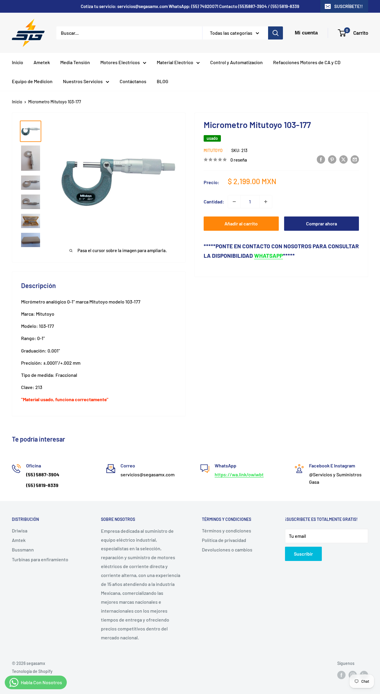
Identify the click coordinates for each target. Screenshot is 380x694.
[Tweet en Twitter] (343, 159)
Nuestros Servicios (83, 81)
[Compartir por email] (355, 159)
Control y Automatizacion (236, 62)
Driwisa (19, 530)
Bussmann (23, 549)
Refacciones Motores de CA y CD (307, 62)
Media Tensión (75, 62)
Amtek (19, 540)
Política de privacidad (224, 540)
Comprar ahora (321, 223)
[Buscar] (275, 32)
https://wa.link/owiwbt (239, 474)
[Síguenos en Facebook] (341, 675)
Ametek (42, 62)
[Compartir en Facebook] (321, 159)
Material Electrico (175, 62)
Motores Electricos (120, 62)
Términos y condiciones (226, 530)
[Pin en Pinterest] (332, 159)
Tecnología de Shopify (32, 671)
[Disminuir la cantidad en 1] (234, 201)
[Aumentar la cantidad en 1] (265, 201)
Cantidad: (214, 201)
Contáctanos (133, 81)
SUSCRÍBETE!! (348, 6)
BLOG (162, 81)
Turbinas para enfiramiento (40, 559)
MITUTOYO (213, 150)
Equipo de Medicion (32, 81)
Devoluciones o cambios (227, 549)
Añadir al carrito (241, 223)
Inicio (17, 62)
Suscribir (303, 554)
